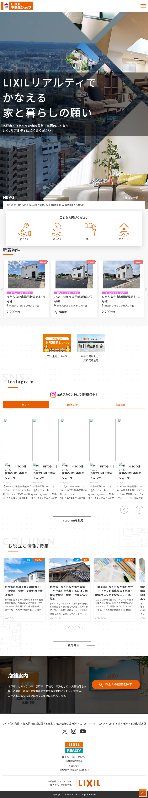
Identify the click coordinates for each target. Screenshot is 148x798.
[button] (69, 628)
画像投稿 (72, 404)
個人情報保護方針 (66, 723)
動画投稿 (120, 404)
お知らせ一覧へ (131, 197)
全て (24, 404)
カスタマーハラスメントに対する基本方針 (104, 723)
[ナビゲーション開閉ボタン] (143, 5)
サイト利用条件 (10, 723)
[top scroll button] (143, 793)
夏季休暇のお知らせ (22, 205)
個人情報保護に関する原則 (38, 723)
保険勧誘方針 (138, 723)
